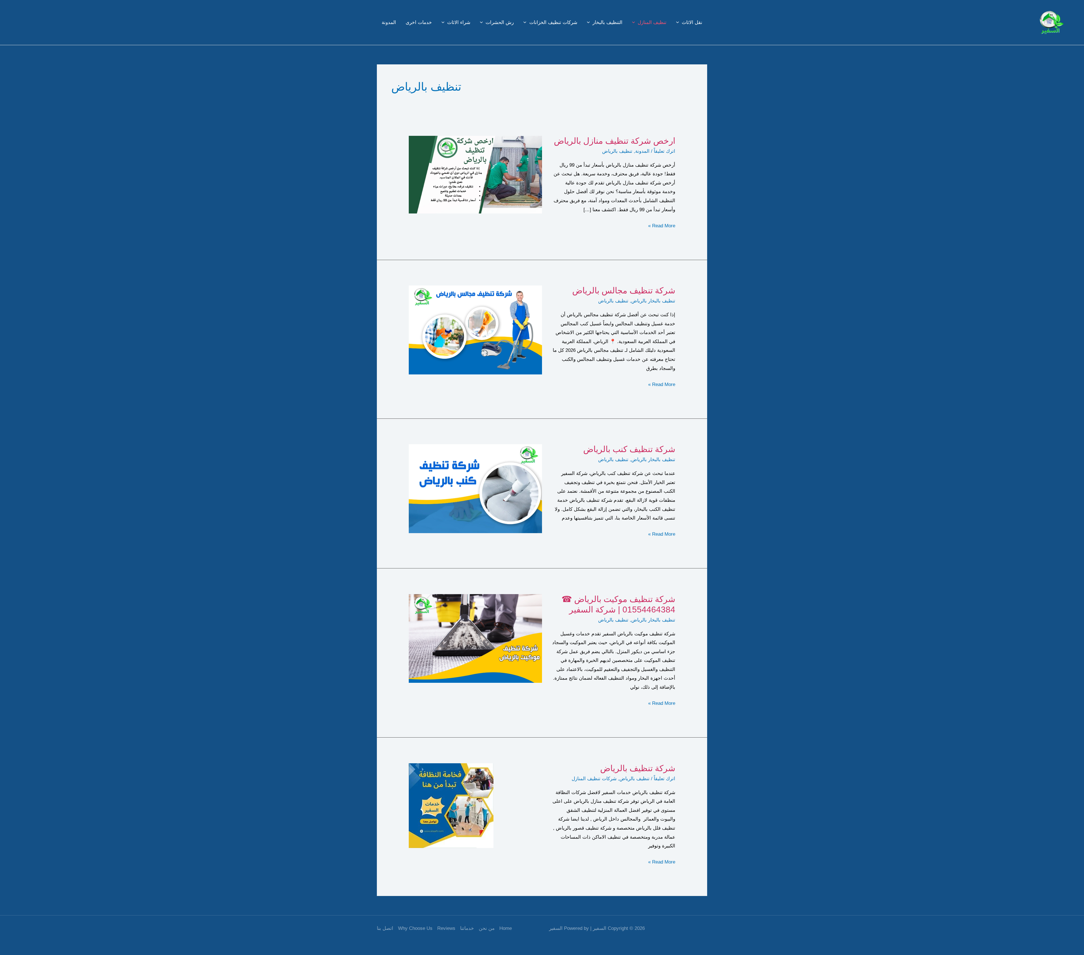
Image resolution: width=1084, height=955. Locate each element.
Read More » (661, 226)
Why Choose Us (415, 928)
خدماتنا (467, 928)
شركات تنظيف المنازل (594, 778)
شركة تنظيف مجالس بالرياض (623, 290)
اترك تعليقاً (664, 151)
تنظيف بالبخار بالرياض (653, 301)
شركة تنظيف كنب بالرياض (629, 449)
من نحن (487, 928)
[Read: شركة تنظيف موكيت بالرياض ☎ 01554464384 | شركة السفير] (475, 638)
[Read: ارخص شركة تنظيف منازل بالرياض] (475, 174)
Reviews (446, 928)
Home (505, 928)
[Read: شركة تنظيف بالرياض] (451, 805)
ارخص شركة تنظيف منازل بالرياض (614, 140)
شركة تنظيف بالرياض (637, 768)
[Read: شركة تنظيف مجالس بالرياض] (475, 329)
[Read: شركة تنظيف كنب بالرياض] (475, 488)
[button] (679, 23)
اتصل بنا (385, 928)
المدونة (642, 151)
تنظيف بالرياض (617, 151)
